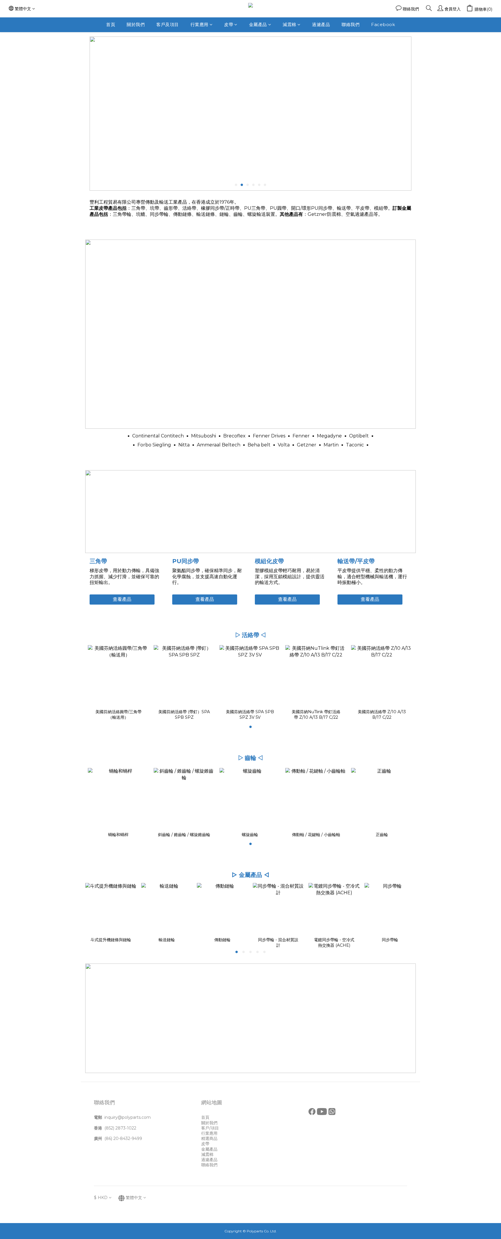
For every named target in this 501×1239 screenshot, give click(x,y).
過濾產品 (321, 24)
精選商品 (209, 1138)
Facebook (383, 24)
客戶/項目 (210, 1128)
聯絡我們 (351, 24)
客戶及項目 (167, 24)
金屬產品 (258, 24)
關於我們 (136, 24)
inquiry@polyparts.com (127, 1117)
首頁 (110, 24)
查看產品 (122, 599)
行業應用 (199, 24)
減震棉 (289, 24)
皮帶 (228, 24)
